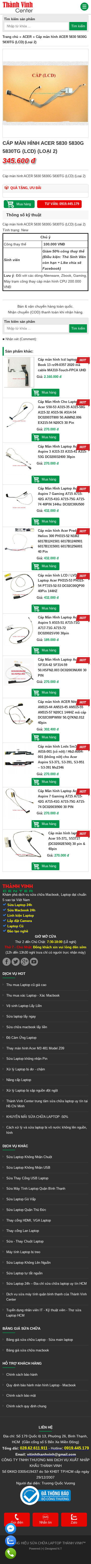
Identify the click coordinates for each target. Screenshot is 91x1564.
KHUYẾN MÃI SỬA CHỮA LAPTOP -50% (37, 1117)
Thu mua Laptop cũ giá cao (26, 985)
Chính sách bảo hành (21, 1374)
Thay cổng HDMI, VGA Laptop (28, 1220)
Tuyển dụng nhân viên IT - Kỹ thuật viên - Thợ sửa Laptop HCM (43, 1312)
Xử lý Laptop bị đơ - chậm (25, 1069)
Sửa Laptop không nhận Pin (26, 1059)
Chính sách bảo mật (21, 1395)
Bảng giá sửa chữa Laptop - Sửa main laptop (39, 1340)
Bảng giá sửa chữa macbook (27, 1350)
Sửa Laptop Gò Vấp (21, 1199)
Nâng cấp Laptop (18, 1080)
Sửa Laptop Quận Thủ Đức (26, 1210)
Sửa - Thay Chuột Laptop (24, 1241)
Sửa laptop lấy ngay (21, 1016)
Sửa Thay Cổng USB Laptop (27, 1178)
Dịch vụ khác (15, 1146)
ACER (27, 37)
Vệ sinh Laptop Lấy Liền (24, 1006)
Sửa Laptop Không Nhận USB (28, 1167)
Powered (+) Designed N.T (45, 1548)
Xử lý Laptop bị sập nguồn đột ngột (32, 1090)
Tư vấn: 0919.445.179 (62, 204)
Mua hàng (49, 392)
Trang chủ (10, 37)
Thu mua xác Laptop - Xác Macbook (33, 995)
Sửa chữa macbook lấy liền (26, 1027)
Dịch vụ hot (14, 974)
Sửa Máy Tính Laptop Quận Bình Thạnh (35, 1188)
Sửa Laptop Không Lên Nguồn (28, 1262)
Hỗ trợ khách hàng (22, 1363)
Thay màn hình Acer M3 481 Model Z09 (35, 1048)
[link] (18, 4)
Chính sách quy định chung (26, 1406)
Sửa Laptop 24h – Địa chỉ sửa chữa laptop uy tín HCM (46, 1283)
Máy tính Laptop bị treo (23, 1252)
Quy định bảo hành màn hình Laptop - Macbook (41, 1385)
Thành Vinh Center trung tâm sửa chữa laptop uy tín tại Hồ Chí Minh (47, 1103)
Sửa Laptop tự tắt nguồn (24, 1273)
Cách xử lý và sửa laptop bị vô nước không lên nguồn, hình (46, 1130)
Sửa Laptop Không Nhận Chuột (29, 1157)
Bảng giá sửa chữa (21, 1328)
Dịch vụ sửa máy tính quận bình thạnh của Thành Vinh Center (46, 1296)
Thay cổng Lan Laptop (22, 1231)
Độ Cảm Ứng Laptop (21, 1038)
